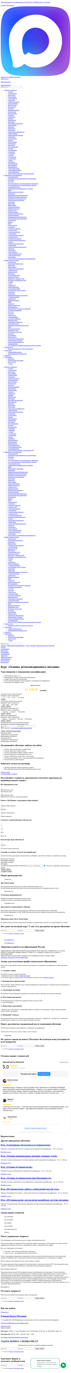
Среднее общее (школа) (8, 806)
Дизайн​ (10, 282)
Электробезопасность (15, 253)
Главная (3, 645)
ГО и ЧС (11, 182)
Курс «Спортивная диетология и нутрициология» (26, 1145)
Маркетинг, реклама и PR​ (16, 279)
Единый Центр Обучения (13, 1316)
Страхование (12, 233)
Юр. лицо (14, 704)
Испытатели (12, 107)
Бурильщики (12, 97)
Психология (12, 220)
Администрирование (14, 310)
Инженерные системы (15, 340)
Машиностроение (13, 300)
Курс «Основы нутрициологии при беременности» (26, 1178)
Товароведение (13, 344)
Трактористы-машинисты (16, 132)
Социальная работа (14, 232)
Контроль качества (14, 329)
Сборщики (11, 152)
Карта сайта (24, 1323)
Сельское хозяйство (14, 228)
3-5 (8, 697)
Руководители (12, 225)
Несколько (28, 719)
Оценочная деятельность (16, 339)
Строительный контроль (16, 235)
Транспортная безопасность (17, 240)
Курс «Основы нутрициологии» (17, 1167)
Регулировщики (13, 147)
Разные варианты (6, 816)
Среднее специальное (7, 813)
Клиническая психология (16, 200)
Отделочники (12, 138)
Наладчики (11, 130)
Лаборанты (11, 117)
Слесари (10, 155)
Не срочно (21, 712)
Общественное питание (15, 135)
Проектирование (13, 215)
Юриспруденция (13, 277)
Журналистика (12, 320)
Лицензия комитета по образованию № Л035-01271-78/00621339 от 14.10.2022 (25, 2)
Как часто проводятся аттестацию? (12, 1248)
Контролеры (12, 112)
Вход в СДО (12, 362)
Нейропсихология (14, 208)
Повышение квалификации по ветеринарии (22, 178)
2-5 (2, 829)
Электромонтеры (13, 172)
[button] (35, 1240)
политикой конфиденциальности (21, 728)
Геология (11, 334)
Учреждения (12, 245)
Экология (11, 248)
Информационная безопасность (18, 195)
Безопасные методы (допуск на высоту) (20, 349)
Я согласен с (17, 728)
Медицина (11, 274)
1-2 (4, 697)
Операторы (11, 137)
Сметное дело (12, 230)
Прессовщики (12, 142)
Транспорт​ (11, 292)
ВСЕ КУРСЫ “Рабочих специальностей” (21, 173)
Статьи (10, 364)
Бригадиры (11, 95)
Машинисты (12, 120)
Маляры (10, 118)
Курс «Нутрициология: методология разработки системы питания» (35, 1200)
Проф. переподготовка (11, 260)
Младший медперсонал (15, 123)
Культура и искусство (15, 332)
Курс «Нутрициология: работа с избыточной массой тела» (30, 1189)
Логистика (11, 202)
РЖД (9, 223)
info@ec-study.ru (49, 977)
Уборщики (11, 162)
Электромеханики (14, 168)
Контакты (11, 359)
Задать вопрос (40, 930)
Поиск (3, 87)
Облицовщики (12, 133)
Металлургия (12, 337)
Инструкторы (12, 105)
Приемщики (12, 143)
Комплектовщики (13, 110)
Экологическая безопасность (17, 247)
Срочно (5, 712)
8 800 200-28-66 (6, 82)
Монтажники (12, 125)
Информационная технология (17, 197)
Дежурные (11, 100)
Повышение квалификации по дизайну (20, 188)
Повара (10, 140)
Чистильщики (12, 165)
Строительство (13, 237)
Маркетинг (11, 203)
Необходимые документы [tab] (9, 736)
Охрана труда (12, 210)
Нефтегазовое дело (14, 305)
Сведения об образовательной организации (14, 1337)
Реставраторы (12, 150)
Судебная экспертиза (14, 238)
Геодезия (11, 180)
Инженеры (11, 193)
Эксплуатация (12, 252)
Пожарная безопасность (15, 213)
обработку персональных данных (16, 933)
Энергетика (12, 257)
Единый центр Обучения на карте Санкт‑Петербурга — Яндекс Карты (35, 1132)
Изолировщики (13, 103)
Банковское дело (13, 330)
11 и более (20, 697)
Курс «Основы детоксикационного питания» (40, 645)
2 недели (13, 712)
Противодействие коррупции (17, 218)
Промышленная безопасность (17, 217)
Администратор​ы (13, 297)
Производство (12, 272)
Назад (3, 706)
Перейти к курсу (6, 1152)
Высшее (20, 719)
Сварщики (11, 153)
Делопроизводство (14, 187)
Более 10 (3, 836)
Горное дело (12, 315)
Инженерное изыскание (15, 192)
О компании (8, 357)
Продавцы (11, 145)
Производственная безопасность (18, 325)
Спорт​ (10, 284)
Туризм (10, 242)
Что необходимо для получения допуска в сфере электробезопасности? (23, 1240)
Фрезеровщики (13, 163)
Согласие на (13, 933)
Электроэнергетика (14, 255)
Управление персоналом (16, 243)
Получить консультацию (13, 731)
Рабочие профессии (10, 90)
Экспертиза (11, 250)
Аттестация (8, 350)
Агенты (10, 92)
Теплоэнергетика (13, 324)
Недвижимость (13, 307)
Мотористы (11, 128)
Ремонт (10, 222)
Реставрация (12, 335)
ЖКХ (10, 190)
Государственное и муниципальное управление (23, 183)
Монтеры (11, 127)
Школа (5, 719)
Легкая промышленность (16, 342)
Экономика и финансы (15, 322)
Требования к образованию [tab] (9, 734)
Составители (12, 157)
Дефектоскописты (14, 102)
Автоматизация (13, 177)
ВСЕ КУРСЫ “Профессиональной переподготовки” (24, 345)
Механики (11, 122)
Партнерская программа (15, 360)
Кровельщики (12, 113)
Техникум (12, 719)
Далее (3, 699)
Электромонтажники (14, 170)
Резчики (10, 148)
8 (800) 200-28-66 (24, 976)
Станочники (12, 158)
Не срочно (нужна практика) (10, 848)
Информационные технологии (18, 295)
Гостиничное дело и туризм (17, 290)
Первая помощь (13, 212)
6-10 (13, 697)
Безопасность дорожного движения (19, 309)
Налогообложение (14, 207)
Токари (10, 160)
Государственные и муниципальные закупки (22, 185)
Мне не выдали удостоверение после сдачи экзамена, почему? (20, 1261)
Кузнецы (11, 115)
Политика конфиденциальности (11, 1323)
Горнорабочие (12, 98)
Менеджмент (12, 205)
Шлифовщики (12, 167)
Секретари (11, 227)
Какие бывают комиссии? (9, 1269)
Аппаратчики (12, 93)
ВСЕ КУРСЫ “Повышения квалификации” (22, 258)
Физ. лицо (6, 704)
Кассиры (11, 108)
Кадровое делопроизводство (17, 198)
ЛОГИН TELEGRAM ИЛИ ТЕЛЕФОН (13, 866)
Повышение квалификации (13, 175)
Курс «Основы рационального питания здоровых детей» (29, 1156)
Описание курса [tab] (6, 733)
